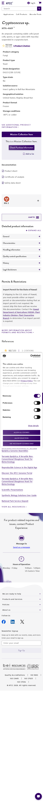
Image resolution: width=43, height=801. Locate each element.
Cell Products (21, 14)
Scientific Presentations (12, 490)
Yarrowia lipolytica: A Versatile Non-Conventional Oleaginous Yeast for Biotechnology (17, 459)
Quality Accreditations (15, 675)
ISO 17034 (21, 682)
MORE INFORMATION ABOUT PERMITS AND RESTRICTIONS (17, 331)
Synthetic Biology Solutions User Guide (19, 495)
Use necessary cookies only (21, 444)
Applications (9, 14)
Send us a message (21, 547)
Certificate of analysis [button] (14, 177)
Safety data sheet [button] (13, 183)
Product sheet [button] (11, 171)
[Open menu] (3, 3)
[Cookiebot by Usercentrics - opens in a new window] (30, 355)
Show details (33, 425)
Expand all (34, 230)
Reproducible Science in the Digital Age (19, 467)
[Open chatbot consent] (38, 796)
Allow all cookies (21, 432)
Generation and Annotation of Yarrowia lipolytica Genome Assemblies (19, 449)
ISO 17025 (28, 678)
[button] (39, 9)
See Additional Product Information (16, 126)
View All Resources (13, 507)
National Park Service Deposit (15, 501)
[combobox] (19, 9)
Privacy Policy (27, 381)
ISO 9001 (34, 675)
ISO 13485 (14, 678)
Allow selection (22, 438)
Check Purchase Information (21, 147)
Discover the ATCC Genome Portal (17, 473)
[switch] (37, 403)
